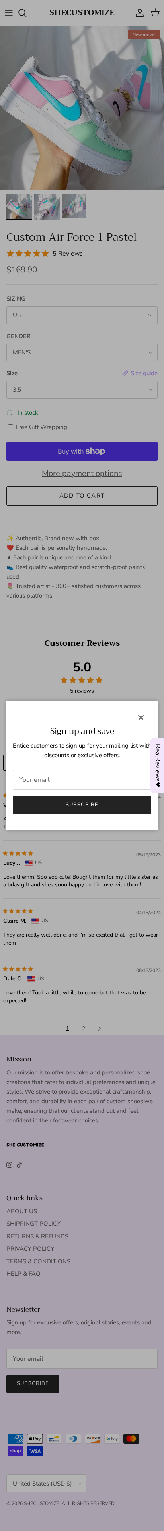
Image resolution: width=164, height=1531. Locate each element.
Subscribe (82, 804)
